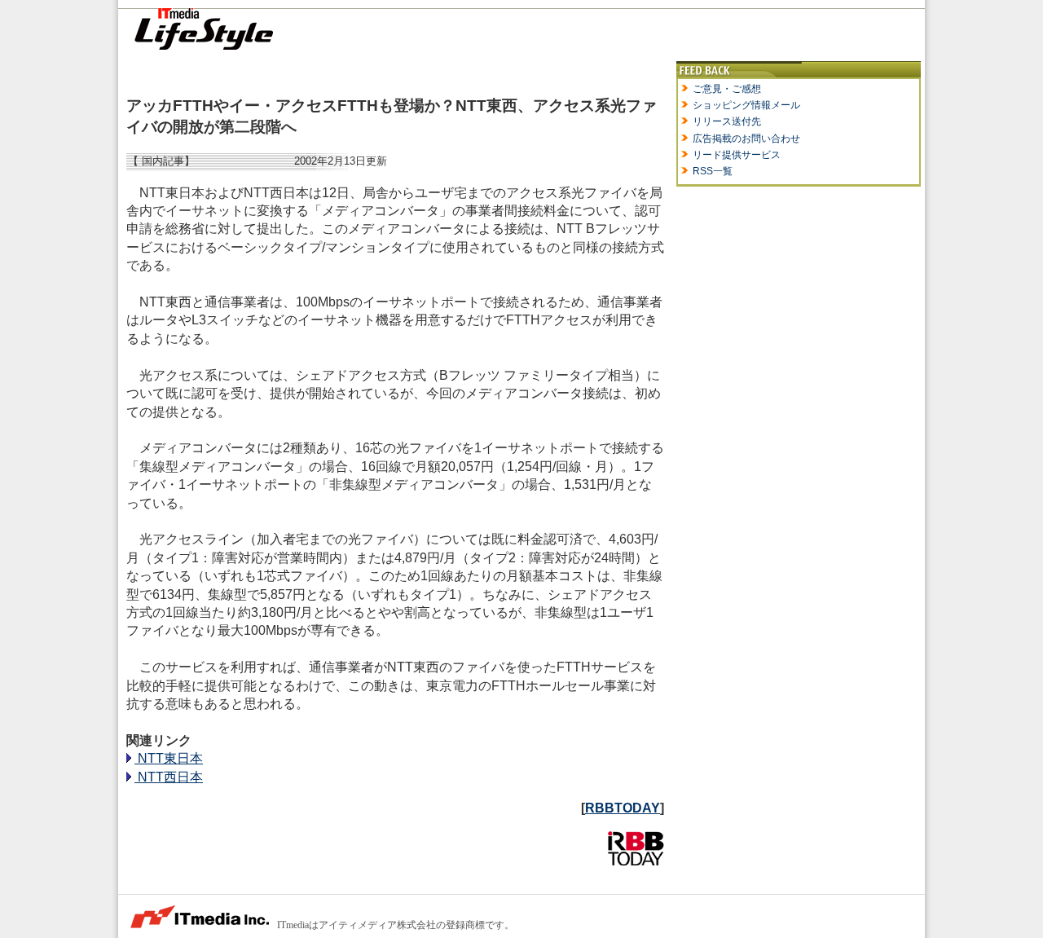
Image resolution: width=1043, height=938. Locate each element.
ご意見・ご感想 (727, 89)
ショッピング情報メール (746, 105)
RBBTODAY (622, 808)
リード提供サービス (737, 155)
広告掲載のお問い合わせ (746, 138)
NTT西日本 (168, 777)
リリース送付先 (727, 121)
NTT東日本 (168, 758)
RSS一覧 (713, 171)
